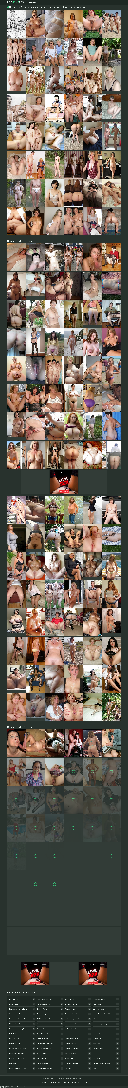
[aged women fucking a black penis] (54, 398)
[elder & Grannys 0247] (73, 370)
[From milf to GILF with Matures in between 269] (54, 622)
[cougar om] (111, 856)
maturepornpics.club (72, 1019)
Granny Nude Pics (15, 1014)
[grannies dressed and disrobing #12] (73, 510)
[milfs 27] (54, 679)
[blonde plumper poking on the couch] (35, 651)
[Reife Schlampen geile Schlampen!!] (73, 884)
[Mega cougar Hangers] (16, 856)
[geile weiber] (92, 510)
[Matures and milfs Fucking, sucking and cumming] (73, 941)
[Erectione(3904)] (92, 884)
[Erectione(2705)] (54, 370)
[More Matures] (92, 286)
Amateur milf (97, 1004)
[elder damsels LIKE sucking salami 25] (92, 257)
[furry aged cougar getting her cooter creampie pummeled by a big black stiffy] (73, 743)
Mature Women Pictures (18, 1068)
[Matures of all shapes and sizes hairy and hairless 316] (111, 884)
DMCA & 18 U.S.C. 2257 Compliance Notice (75, 1082)
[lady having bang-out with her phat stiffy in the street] (111, 594)
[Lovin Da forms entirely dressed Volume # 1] (16, 538)
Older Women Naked (72, 1034)
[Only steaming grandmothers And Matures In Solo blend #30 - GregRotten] (92, 651)
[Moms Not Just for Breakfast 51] (16, 165)
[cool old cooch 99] (35, 24)
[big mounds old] (16, 286)
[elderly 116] (35, 622)
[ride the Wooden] (54, 257)
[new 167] (54, 566)
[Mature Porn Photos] (111, 136)
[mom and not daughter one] (111, 193)
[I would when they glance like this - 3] (111, 800)
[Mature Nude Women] (111, 622)
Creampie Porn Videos (25, 1087)
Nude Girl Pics (42, 1058)
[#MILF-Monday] (73, 52)
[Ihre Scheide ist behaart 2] (16, 257)
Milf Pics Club (14, 1039)
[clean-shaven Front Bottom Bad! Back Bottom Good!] (73, 314)
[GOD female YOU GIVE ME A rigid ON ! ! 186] (35, 800)
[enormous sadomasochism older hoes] (111, 221)
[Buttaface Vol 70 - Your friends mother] (54, 136)
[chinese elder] (54, 193)
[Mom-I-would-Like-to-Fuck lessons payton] (92, 941)
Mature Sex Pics (70, 1043)
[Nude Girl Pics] (16, 679)
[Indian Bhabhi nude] (35, 772)
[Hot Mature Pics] (16, 622)
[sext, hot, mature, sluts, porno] (35, 566)
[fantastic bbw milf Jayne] (54, 856)
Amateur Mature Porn (72, 1063)
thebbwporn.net (43, 1024)
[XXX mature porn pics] (35, 286)
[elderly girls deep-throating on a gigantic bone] (16, 743)
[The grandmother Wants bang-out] (73, 108)
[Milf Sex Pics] (111, 370)
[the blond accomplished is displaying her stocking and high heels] (92, 800)
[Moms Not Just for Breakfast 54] (111, 510)
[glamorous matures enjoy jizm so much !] (73, 679)
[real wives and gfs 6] (111, 912)
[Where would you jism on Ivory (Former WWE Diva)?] (92, 743)
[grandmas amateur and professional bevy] (16, 707)
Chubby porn (97, 1058)
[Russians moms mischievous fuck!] (54, 80)
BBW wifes (97, 1043)
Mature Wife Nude (71, 1048)
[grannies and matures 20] (111, 257)
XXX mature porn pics (44, 999)
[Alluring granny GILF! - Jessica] (111, 455)
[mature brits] (92, 856)
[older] (16, 108)
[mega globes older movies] (111, 772)
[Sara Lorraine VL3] (35, 136)
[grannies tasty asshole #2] (73, 707)
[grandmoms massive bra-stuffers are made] (54, 651)
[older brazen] (35, 884)
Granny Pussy (42, 1009)
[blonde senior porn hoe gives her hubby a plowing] (54, 884)
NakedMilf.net (98, 1048)
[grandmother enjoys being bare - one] (73, 257)
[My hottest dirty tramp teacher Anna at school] (73, 566)
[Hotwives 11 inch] (54, 286)
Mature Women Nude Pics (102, 1014)
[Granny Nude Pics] (35, 455)
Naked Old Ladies (15, 1034)
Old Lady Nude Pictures (73, 1014)
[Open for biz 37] (35, 257)
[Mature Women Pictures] (16, 193)
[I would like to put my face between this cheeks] (73, 193)
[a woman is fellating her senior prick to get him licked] (111, 828)
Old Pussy (68, 1068)
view (94, 1068)
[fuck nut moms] (111, 426)
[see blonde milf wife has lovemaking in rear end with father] (16, 651)
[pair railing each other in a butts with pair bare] (111, 743)
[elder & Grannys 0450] (35, 743)
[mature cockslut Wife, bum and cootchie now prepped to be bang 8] (73, 538)
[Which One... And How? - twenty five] (73, 165)
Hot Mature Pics (43, 1039)
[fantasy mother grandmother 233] (73, 772)
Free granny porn (43, 1014)
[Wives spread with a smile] (16, 136)
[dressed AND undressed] (16, 455)
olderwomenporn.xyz (100, 1024)
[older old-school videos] (54, 912)
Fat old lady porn (99, 999)
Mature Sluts (14, 1004)
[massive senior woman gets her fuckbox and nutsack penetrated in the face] (35, 342)
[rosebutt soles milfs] (16, 342)
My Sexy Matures (71, 999)
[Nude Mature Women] (35, 538)
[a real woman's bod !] (73, 342)
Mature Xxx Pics (43, 1029)
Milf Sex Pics (13, 999)
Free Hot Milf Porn (71, 1039)
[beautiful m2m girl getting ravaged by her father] (16, 772)
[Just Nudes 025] (73, 24)
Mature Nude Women (16, 1053)
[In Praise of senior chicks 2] (16, 398)
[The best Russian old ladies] (92, 426)
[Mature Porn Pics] (92, 314)
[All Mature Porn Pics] (16, 426)
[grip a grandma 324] (35, 941)
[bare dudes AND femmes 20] (54, 594)
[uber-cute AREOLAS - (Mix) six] (92, 342)
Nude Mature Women (44, 1034)
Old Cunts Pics (14, 1063)
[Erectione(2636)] (35, 80)
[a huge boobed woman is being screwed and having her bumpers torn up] (54, 221)
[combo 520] (111, 707)
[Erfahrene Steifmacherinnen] (35, 398)
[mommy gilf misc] (92, 221)
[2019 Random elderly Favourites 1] (16, 24)
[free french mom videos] (35, 912)
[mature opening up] (35, 828)
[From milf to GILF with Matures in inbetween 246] (111, 286)
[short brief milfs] (111, 679)
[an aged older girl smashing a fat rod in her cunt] (54, 314)
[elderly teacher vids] (35, 426)
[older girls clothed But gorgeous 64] (54, 52)
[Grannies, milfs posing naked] (16, 52)
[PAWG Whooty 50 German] (16, 314)
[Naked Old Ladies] (16, 80)
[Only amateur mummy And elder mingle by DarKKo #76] (73, 594)
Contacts (43, 1082)
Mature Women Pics (44, 1048)
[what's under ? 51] (73, 80)
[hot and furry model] (35, 108)
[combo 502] (54, 455)
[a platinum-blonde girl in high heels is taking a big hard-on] (54, 800)
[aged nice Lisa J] (92, 165)
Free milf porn (70, 1009)
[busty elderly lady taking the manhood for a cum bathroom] (16, 912)
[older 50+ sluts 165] (111, 314)
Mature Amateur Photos (101, 1063)
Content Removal (55, 1082)
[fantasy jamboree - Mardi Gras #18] (54, 707)
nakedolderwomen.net (45, 1068)
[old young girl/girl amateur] (73, 800)
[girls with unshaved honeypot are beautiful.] (35, 856)
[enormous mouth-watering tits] (54, 510)
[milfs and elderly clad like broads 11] (16, 828)
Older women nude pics (45, 1043)
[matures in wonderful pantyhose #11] (92, 707)
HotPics (15, 2)
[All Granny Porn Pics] (35, 707)
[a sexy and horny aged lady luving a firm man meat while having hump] (35, 165)
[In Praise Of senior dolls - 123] (92, 193)
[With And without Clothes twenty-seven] (111, 941)
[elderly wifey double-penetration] (92, 24)
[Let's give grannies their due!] (54, 426)
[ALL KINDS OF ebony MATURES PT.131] (92, 772)
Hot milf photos (98, 1029)
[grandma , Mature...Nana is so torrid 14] (73, 651)
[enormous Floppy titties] (92, 370)
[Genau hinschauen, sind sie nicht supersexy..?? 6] (73, 221)
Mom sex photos (98, 1009)
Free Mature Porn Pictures (18, 1019)
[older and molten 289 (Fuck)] (73, 912)
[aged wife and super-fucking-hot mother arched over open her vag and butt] (73, 136)
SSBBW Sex (97, 1039)
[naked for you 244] (92, 80)
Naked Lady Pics (70, 1058)
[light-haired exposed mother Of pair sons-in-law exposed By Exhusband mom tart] (73, 455)
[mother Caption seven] (92, 108)
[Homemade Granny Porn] (111, 108)
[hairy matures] (111, 538)
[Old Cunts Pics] (92, 566)
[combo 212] (111, 24)
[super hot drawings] (54, 108)
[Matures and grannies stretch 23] (35, 510)
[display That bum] (111, 52)
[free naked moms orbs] (35, 594)
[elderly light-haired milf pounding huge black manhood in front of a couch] (54, 941)
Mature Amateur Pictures (18, 1048)
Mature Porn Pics (43, 1053)
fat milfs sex (97, 1019)
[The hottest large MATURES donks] (54, 538)
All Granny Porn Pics (72, 1053)
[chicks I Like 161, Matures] (111, 165)
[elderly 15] (92, 622)
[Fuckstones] (16, 510)
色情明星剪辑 (4, 1087)
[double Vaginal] (73, 856)
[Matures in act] (111, 398)
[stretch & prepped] (92, 136)
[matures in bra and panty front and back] (35, 193)
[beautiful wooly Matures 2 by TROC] (111, 651)
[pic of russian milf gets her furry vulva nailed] (54, 743)
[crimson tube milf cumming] (111, 342)
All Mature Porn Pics (44, 1019)
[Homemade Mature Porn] (111, 80)
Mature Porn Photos (16, 1024)
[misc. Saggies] (16, 221)
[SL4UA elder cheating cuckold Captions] (35, 370)
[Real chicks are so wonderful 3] (92, 594)
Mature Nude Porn (71, 1029)
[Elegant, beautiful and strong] (92, 912)
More (94, 1053)
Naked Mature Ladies (72, 1024)
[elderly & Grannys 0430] (92, 538)
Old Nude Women (43, 1063)
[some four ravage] (54, 828)
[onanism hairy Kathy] (54, 342)
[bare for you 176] (54, 165)
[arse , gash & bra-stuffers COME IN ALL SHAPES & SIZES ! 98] (35, 679)
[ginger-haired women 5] (73, 426)
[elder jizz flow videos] (16, 941)
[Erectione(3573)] (35, 52)
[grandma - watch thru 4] (35, 314)
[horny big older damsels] (73, 286)
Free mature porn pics (17, 1058)
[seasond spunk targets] (92, 52)
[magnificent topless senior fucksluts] (111, 566)
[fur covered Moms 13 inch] (73, 398)
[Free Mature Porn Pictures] (35, 221)
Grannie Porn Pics (99, 1034)
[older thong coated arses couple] (54, 24)
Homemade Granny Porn (18, 1029)
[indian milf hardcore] (92, 398)
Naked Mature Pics (43, 1004)
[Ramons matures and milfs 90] (92, 679)
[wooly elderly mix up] (54, 772)
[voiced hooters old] (16, 800)
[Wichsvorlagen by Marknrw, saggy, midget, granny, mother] (92, 455)
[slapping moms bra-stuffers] (16, 884)
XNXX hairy (13, 1087)
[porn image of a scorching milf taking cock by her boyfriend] (73, 828)
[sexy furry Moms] (92, 828)
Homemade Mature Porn (18, 1009)
